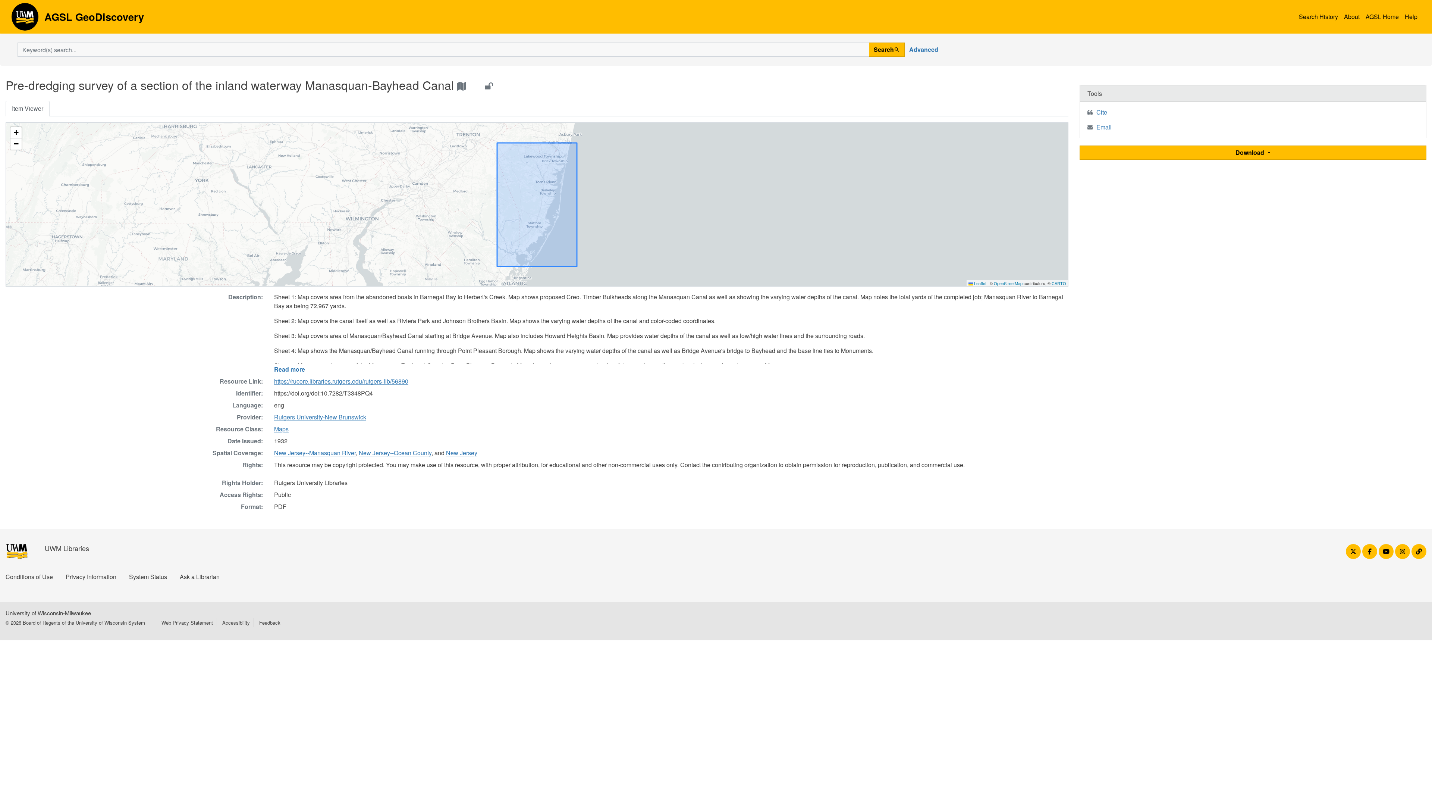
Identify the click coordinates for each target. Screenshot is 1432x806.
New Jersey (461, 453)
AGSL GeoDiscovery (25, 19)
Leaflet (979, 283)
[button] (16, 132)
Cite (1101, 112)
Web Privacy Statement (187, 622)
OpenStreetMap (1008, 283)
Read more (289, 369)
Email (1104, 127)
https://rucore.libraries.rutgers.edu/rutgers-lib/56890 (341, 381)
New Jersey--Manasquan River (315, 453)
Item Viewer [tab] (27, 108)
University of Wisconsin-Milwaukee (48, 613)
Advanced (923, 49)
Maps (281, 429)
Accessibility (236, 622)
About (1352, 16)
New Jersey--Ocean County (395, 453)
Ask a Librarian (200, 576)
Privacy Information (91, 576)
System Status (148, 576)
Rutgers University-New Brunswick (320, 417)
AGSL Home (1382, 16)
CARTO (1059, 283)
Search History (1318, 16)
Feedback (269, 622)
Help (1411, 16)
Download (1250, 152)
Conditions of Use (29, 576)
